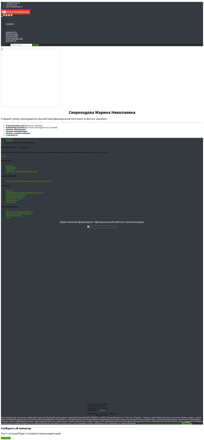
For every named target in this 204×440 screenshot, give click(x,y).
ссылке (102, 410)
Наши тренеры (12, 200)
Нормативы (11, 167)
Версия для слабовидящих (17, 11)
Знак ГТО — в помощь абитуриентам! (21, 171)
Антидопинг (11, 202)
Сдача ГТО (10, 169)
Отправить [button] (6, 438)
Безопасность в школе (15, 196)
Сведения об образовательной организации (24, 192)
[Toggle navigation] (2, 16)
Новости (9, 190)
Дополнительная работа (16, 194)
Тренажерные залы (14, 215)
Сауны (8, 217)
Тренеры (9, 140)
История (9, 165)
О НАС (3, 156)
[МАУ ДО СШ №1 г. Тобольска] (8, 15)
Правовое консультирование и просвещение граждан (28, 181)
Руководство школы (14, 198)
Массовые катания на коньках (18, 213)
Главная (9, 139)
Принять (186, 423)
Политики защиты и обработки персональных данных (159, 423)
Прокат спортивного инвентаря (19, 211)
